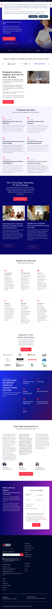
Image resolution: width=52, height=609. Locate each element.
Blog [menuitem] (26, 568)
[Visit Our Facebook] (4, 549)
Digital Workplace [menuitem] (28, 545)
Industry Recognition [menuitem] (7, 585)
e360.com (19, 606)
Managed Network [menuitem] (6, 566)
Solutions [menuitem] (27, 543)
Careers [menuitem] (4, 581)
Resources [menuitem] (27, 563)
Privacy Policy (17, 9)
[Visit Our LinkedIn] (9, 549)
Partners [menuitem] (26, 570)
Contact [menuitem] (4, 589)
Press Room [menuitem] (5, 587)
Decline (43, 16)
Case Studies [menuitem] (27, 566)
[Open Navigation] (50, 4)
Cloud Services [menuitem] (28, 550)
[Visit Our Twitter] (6, 549)
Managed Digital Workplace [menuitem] (8, 571)
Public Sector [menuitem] (28, 556)
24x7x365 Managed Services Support (40, 0)
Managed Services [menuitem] (28, 554)
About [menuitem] (4, 578)
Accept (33, 16)
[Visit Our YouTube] (12, 549)
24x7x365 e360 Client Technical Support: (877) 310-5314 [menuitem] (13, 574)
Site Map (29, 606)
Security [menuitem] (26, 552)
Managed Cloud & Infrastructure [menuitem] (9, 569)
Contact (48, 0)
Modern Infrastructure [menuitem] (29, 548)
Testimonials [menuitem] (5, 583)
